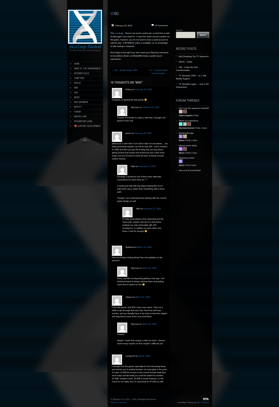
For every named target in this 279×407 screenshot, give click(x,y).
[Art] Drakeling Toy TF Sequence (194, 56)
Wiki (76, 87)
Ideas (181, 140)
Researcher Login (83, 121)
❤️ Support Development (87, 126)
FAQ (76, 92)
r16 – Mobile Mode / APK (124, 70)
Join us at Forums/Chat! (190, 170)
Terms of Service (118, 402)
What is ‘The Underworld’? (88, 68)
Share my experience (188, 120)
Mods (77, 97)
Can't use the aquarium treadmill (194, 108)
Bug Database (81, 102)
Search (179, 30)
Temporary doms (186, 158)
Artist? (78, 107)
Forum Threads (187, 100)
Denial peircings (186, 133)
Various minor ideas (188, 145)
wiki (116, 33)
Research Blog (81, 73)
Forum (77, 111)
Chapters (79, 78)
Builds (77, 83)
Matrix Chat (80, 116)
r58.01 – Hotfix (185, 62)
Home (76, 63)
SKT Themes (203, 402)
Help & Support (185, 115)
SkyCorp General (186, 128)
